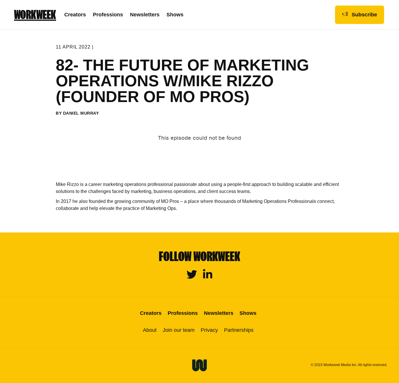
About (150, 330)
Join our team (179, 330)
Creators (75, 15)
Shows (174, 15)
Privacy (209, 330)
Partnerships (239, 330)
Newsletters (144, 15)
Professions (108, 15)
